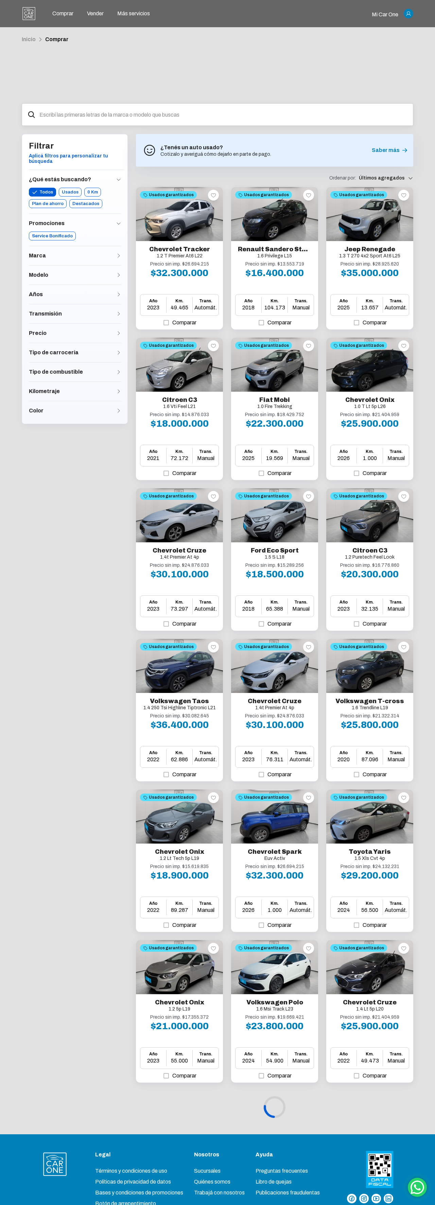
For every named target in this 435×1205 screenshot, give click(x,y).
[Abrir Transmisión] (118, 314)
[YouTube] (376, 1198)
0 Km (92, 192)
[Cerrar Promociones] (118, 223)
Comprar (56, 39)
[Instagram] (364, 1198)
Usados (70, 192)
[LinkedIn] (388, 1198)
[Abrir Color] (118, 410)
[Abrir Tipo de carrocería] (118, 352)
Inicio (29, 39)
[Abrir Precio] (118, 333)
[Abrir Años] (118, 294)
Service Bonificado (52, 236)
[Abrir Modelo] (118, 275)
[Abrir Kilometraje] (118, 391)
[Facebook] (351, 1198)
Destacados (85, 203)
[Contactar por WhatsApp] (417, 1187)
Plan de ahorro (48, 203)
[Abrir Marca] (118, 255)
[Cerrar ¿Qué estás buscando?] (118, 179)
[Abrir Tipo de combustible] (118, 372)
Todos (46, 192)
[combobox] (223, 114)
